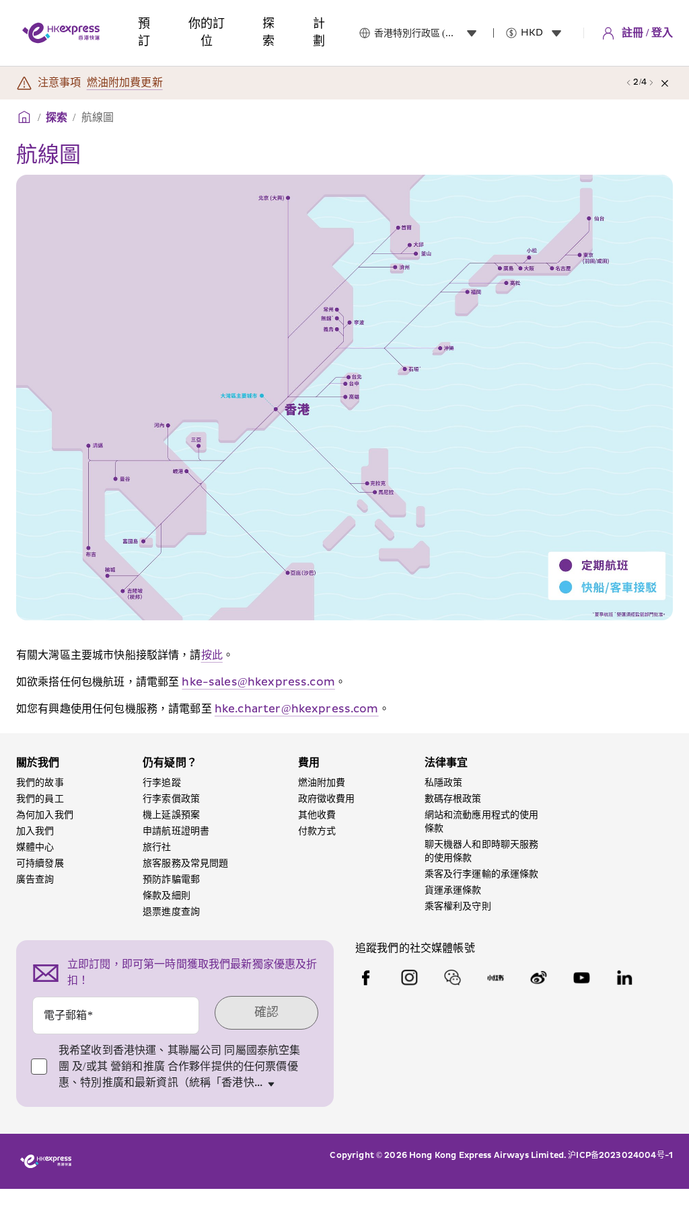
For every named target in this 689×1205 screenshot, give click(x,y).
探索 (56, 117)
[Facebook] (366, 978)
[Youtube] (581, 978)
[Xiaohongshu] (495, 978)
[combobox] (428, 33)
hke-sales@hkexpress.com (258, 682)
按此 (212, 655)
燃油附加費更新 (125, 82)
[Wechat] (452, 978)
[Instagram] (409, 978)
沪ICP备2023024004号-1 (620, 1156)
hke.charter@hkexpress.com (297, 709)
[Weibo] (538, 978)
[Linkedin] (624, 978)
